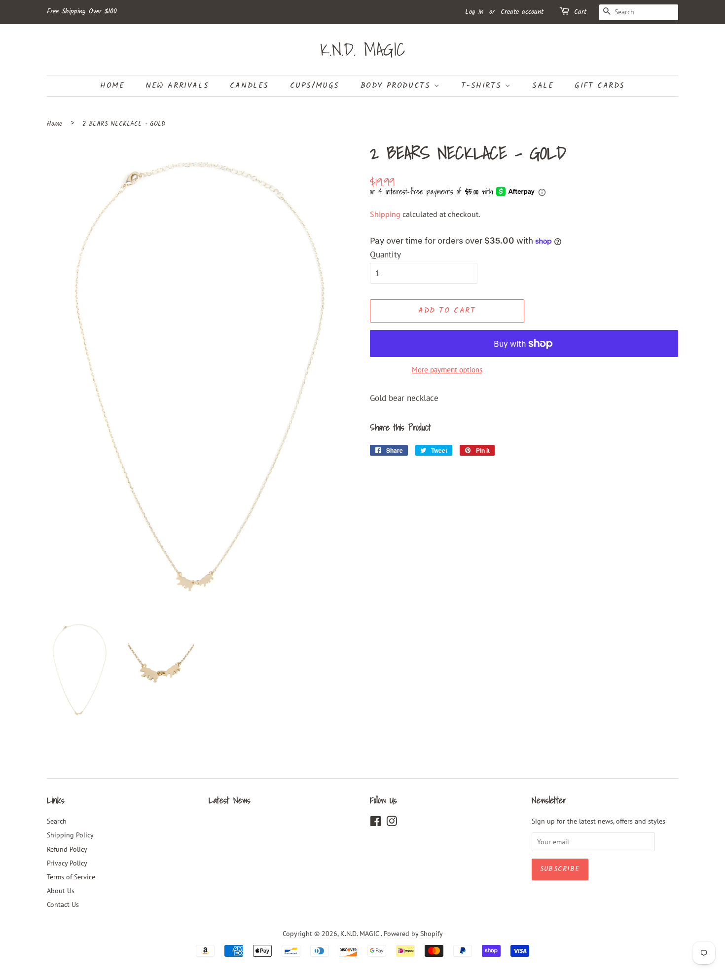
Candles (249, 85)
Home (112, 85)
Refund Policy (67, 849)
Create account (522, 11)
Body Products (397, 85)
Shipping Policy (70, 834)
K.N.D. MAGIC (362, 49)
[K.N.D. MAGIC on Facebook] (375, 823)
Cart (580, 11)
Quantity (385, 254)
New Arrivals (177, 85)
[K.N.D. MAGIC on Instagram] (391, 823)
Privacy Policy (67, 862)
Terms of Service (71, 876)
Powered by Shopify (413, 933)
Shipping (385, 214)
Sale (542, 85)
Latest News (230, 800)
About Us (60, 890)
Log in (474, 11)
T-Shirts (483, 85)
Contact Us (63, 904)
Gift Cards (600, 85)
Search (57, 821)
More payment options (447, 369)
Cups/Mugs (314, 85)
